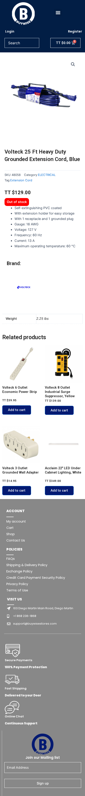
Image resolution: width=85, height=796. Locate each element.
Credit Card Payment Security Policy (35, 577)
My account (16, 521)
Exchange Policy (19, 571)
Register (75, 31)
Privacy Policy (17, 584)
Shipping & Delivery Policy (26, 565)
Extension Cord (21, 180)
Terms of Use (17, 590)
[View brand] (24, 288)
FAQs (10, 558)
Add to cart (16, 410)
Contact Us (15, 540)
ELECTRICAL (47, 175)
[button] (58, 12)
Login (9, 31)
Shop (10, 534)
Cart (10, 527)
